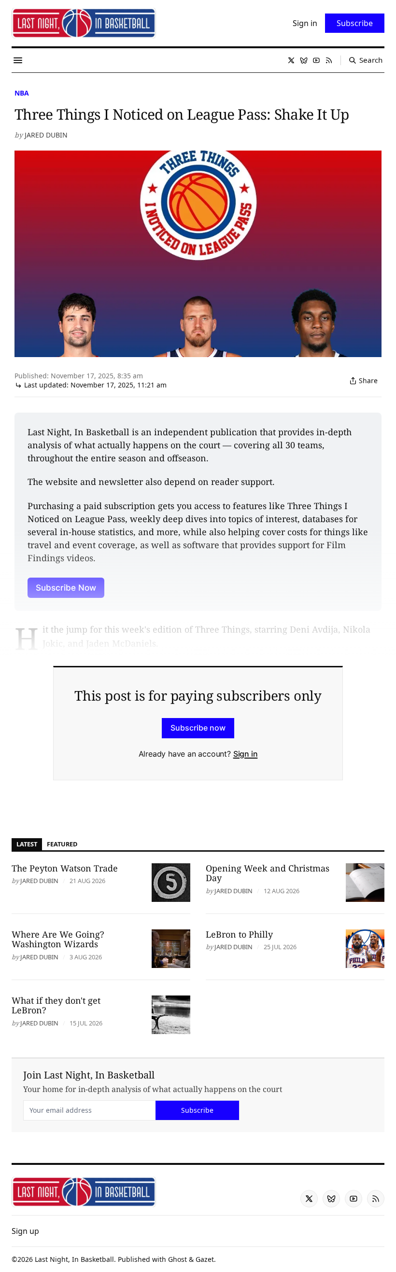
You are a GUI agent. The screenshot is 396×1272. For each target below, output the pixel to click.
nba (21, 92)
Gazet (205, 1259)
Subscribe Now (66, 587)
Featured (62, 844)
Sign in (245, 754)
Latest (26, 844)
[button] (25, 1231)
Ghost (177, 1259)
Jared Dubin (46, 134)
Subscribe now (198, 728)
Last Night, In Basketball (74, 1259)
